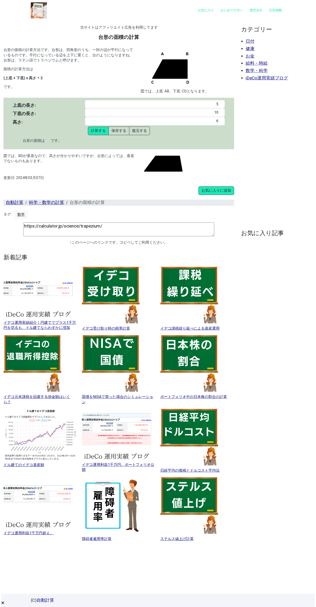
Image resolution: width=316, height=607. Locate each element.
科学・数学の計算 (46, 202)
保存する (119, 130)
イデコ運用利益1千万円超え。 (28, 533)
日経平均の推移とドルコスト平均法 (190, 470)
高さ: (18, 122)
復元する (139, 130)
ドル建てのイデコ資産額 (23, 465)
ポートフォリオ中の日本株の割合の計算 (193, 397)
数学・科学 (257, 70)
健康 (250, 48)
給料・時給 (257, 63)
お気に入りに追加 (216, 190)
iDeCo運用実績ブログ (267, 78)
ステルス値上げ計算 (177, 539)
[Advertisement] (275, 155)
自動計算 (14, 202)
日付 (250, 41)
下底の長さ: (24, 113)
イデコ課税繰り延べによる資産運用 (190, 328)
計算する (98, 130)
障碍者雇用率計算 (97, 539)
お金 (250, 56)
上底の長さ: (24, 105)
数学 (21, 214)
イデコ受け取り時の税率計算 (106, 328)
